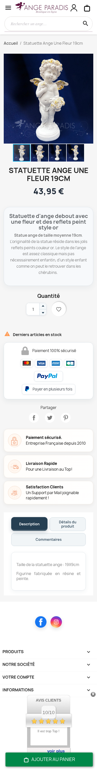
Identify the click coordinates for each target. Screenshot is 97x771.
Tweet (50, 418)
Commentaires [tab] (49, 539)
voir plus (56, 751)
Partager (34, 418)
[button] (89, 58)
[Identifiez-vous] (73, 8)
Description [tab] (29, 524)
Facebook (41, 622)
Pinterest (66, 418)
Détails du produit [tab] (67, 524)
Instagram (56, 622)
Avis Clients (48, 700)
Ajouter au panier (53, 759)
